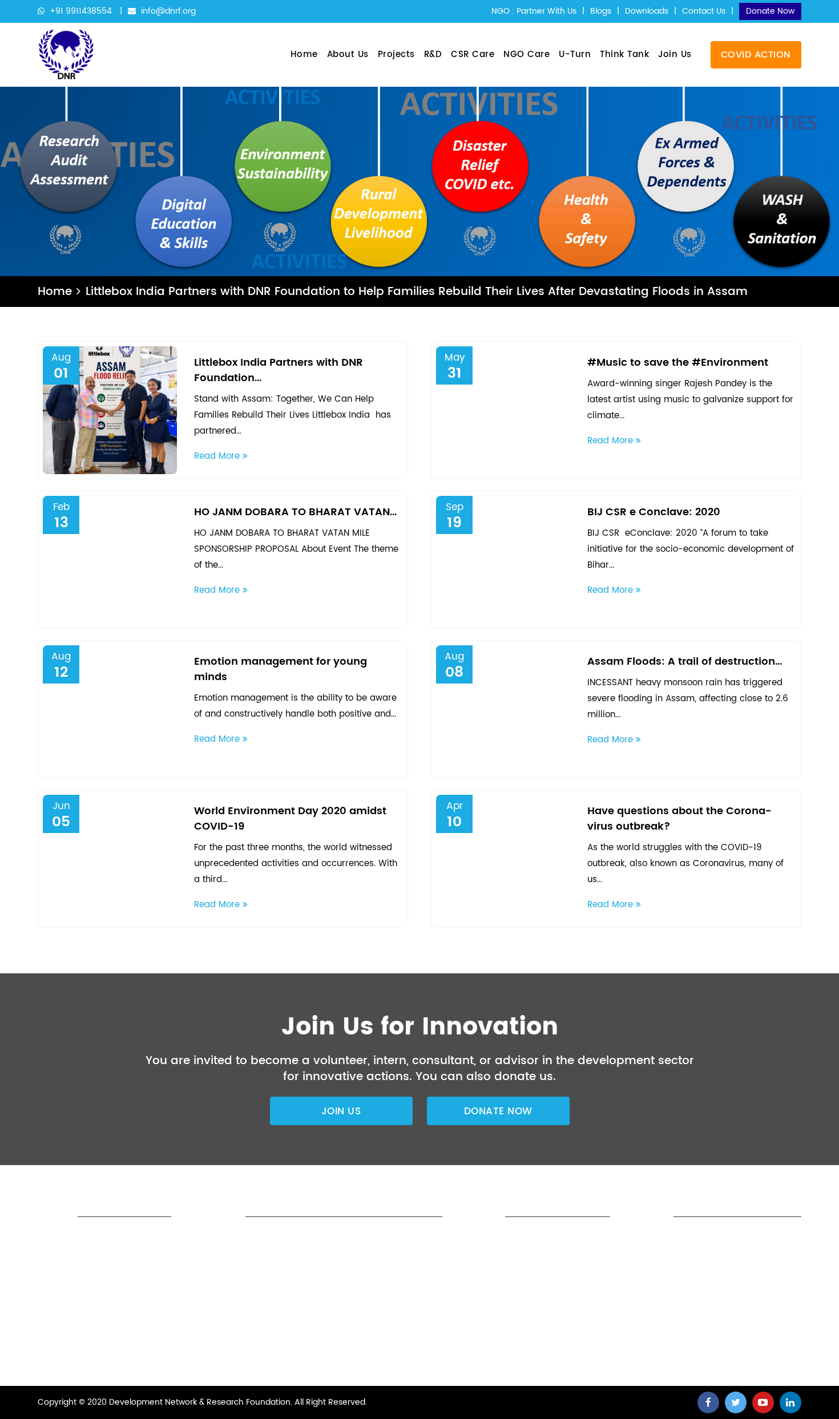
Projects (396, 54)
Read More (218, 456)
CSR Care (472, 54)
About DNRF (348, 1239)
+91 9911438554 (80, 11)
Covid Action (756, 54)
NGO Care (526, 54)
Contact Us (703, 11)
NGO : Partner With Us (533, 11)
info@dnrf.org (167, 11)
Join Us (675, 54)
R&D (433, 54)
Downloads (646, 11)
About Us (348, 54)
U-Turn (575, 54)
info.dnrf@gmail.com (527, 1349)
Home (304, 54)
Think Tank (624, 54)
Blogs (600, 11)
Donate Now (770, 11)
